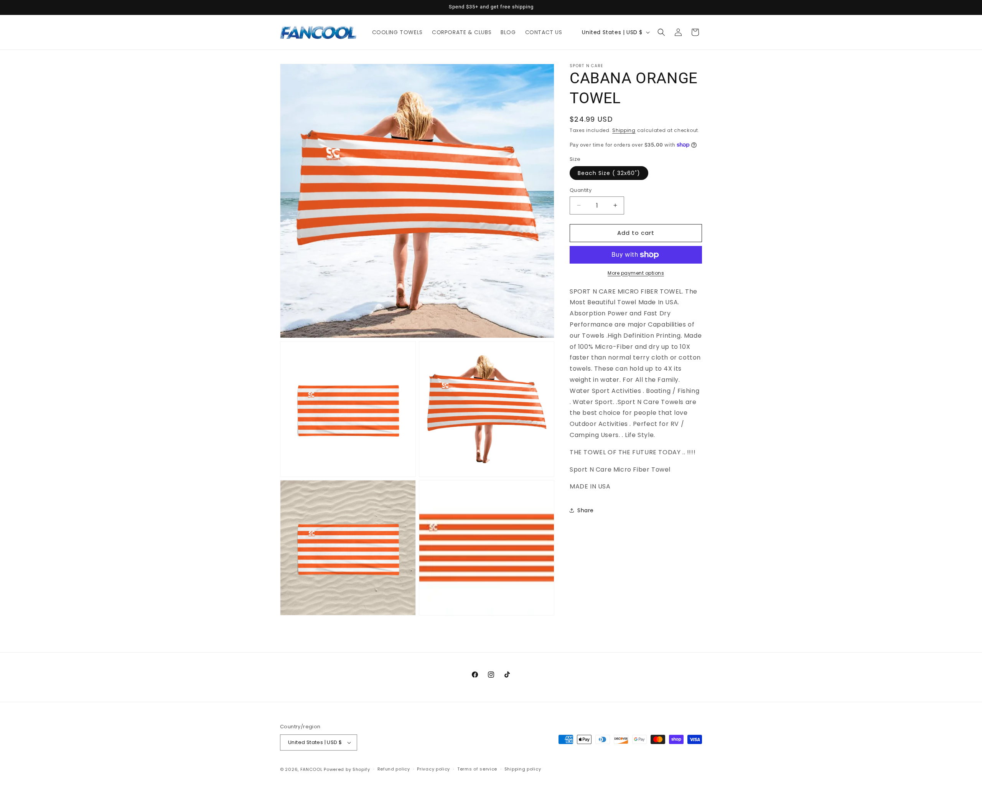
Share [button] (585, 510)
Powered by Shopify (347, 769)
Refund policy (393, 769)
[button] (661, 32)
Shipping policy (522, 769)
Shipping (624, 130)
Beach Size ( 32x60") (609, 173)
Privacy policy (433, 769)
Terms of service (477, 769)
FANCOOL (311, 769)
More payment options (636, 273)
